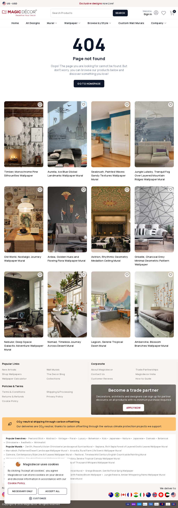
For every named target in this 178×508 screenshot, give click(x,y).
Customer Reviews (102, 378)
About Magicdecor (102, 369)
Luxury (82, 438)
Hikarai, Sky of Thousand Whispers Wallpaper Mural (87, 462)
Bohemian (93, 438)
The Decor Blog (56, 374)
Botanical (163, 438)
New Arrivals (9, 369)
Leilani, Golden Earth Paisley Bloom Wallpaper (77, 474)
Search (120, 13)
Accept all (52, 491)
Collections (53, 378)
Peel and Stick (35, 438)
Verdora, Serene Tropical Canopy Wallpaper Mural (93, 458)
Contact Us (98, 374)
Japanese (114, 438)
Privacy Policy (55, 396)
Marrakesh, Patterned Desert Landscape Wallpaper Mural (36, 450)
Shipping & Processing (60, 391)
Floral (73, 438)
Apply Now (133, 407)
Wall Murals (53, 369)
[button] (147, 13)
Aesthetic (26, 442)
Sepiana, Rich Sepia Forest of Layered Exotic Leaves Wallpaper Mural (131, 446)
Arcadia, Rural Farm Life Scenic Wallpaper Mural (96, 450)
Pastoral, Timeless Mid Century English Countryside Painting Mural (110, 454)
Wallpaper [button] (71, 23)
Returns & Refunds (13, 396)
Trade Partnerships (147, 369)
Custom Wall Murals (131, 23)
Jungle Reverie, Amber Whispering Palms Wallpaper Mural (134, 474)
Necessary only (22, 491)
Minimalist (39, 442)
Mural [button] (51, 23)
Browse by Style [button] (98, 23)
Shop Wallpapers (12, 374)
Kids (104, 438)
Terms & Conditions (13, 391)
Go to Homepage (89, 83)
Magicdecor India (146, 374)
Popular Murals (14, 446)
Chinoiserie (12, 442)
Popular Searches (16, 438)
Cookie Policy (16, 483)
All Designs (33, 23)
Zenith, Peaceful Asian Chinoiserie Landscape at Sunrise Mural (59, 446)
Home (15, 23)
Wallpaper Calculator (14, 378)
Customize (39, 498)
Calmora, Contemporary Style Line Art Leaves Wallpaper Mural (39, 454)
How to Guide (143, 378)
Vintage (62, 438)
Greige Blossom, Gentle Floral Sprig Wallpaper (109, 470)
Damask (150, 438)
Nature (126, 438)
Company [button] (157, 23)
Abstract (51, 438)
